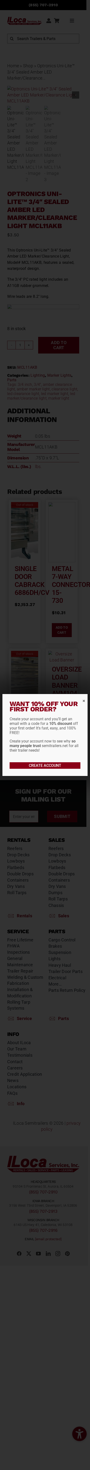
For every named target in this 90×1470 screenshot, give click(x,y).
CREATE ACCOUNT (45, 765)
